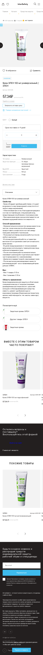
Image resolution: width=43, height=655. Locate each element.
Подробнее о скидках (8, 101)
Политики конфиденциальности (18, 583)
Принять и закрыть (21, 650)
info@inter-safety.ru (9, 637)
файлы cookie (18, 642)
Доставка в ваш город (8, 184)
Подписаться (21, 573)
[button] (18, 415)
